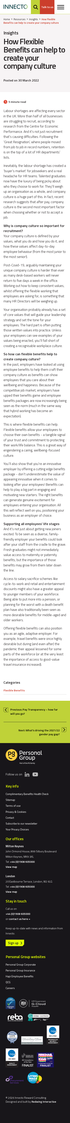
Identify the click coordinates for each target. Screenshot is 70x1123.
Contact (10, 818)
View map (11, 867)
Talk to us (47, 7)
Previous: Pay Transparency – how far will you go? (34, 711)
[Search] (36, 7)
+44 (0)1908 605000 (22, 862)
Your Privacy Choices (17, 829)
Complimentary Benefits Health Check (27, 794)
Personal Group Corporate (21, 964)
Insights (33, 19)
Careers (10, 988)
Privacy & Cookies (16, 812)
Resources (19, 19)
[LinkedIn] (27, 774)
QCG (8, 982)
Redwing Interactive (44, 1101)
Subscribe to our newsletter (21, 823)
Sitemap (10, 800)
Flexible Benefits (14, 690)
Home (7, 19)
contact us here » (19, 919)
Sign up (13, 942)
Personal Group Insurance (20, 970)
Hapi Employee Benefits (19, 976)
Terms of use (13, 806)
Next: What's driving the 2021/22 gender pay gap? (39, 732)
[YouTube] (35, 774)
